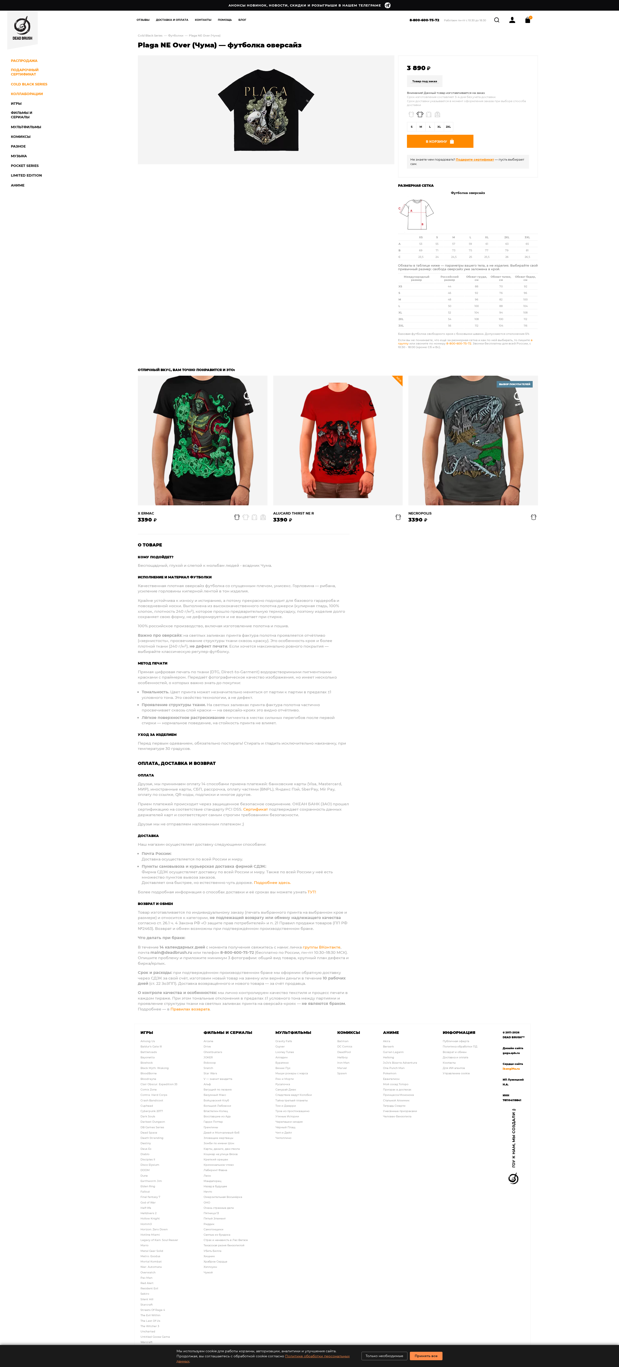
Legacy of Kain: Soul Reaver (159, 1240)
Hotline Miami (150, 1234)
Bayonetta (147, 1057)
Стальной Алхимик (396, 1100)
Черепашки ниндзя (289, 1121)
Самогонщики (213, 1229)
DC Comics (344, 1046)
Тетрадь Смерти (394, 1105)
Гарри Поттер (213, 1121)
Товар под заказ (424, 81)
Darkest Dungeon (152, 1121)
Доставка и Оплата (172, 19)
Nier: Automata (151, 1267)
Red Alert (147, 1283)
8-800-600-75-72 (424, 20)
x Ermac (146, 513)
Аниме (391, 1032)
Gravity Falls (283, 1041)
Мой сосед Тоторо (395, 1084)
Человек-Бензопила (397, 1116)
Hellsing (388, 1057)
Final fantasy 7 (150, 1197)
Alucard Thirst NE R (293, 513)
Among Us (147, 1041)
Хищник (209, 1256)
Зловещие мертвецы (218, 1138)
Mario (144, 1245)
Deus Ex (145, 1148)
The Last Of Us (150, 1320)
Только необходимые (384, 1355)
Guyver (280, 1046)
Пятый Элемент (215, 1218)
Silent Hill (146, 1299)
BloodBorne (148, 1073)
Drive (207, 1046)
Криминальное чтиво (219, 1164)
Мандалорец (212, 1181)
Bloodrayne (148, 1079)
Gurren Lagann (393, 1052)
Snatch (208, 1068)
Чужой (208, 1272)
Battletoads (148, 1052)
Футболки (175, 35)
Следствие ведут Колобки (293, 1095)
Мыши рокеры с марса (291, 1073)
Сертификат (255, 809)
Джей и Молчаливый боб (221, 1132)
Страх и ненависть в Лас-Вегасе (226, 1240)
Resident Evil (149, 1288)
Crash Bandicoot (151, 1100)
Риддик (209, 1224)
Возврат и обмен (454, 1052)
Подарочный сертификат (25, 72)
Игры (146, 1032)
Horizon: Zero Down (154, 1229)
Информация (459, 1032)
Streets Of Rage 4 (152, 1310)
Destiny (145, 1143)
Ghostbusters (213, 1052)
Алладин (281, 1057)
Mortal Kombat (151, 1261)
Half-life (145, 1208)
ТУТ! (312, 891)
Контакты (203, 19)
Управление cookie (456, 1073)
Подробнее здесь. (272, 882)
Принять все (426, 1355)
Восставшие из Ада (217, 1116)
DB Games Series (152, 1127)
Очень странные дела (219, 1208)
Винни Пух (282, 1068)
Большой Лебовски (217, 1105)
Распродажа (24, 61)
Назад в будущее (215, 1186)
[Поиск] (497, 19)
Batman (342, 1041)
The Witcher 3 (149, 1326)
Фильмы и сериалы (228, 1032)
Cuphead (146, 1105)
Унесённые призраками (400, 1111)
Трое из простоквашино (292, 1111)
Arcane (208, 1041)
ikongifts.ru (511, 1068)
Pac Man (146, 1277)
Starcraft (146, 1304)
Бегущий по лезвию (218, 1089)
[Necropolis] (473, 440)
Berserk (388, 1046)
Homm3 (146, 1224)
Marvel (342, 1068)
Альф (207, 1084)
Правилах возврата (190, 1008)
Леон (207, 1175)
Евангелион (391, 1079)
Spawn (342, 1073)
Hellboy (342, 1057)
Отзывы (143, 19)
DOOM (145, 1170)
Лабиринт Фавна (215, 1170)
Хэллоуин (210, 1267)
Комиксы (348, 1032)
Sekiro (144, 1293)
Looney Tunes (284, 1052)
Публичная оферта (456, 1041)
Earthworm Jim (151, 1181)
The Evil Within (150, 1315)
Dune (144, 1175)
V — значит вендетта (218, 1079)
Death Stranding (151, 1138)
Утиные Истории (287, 1116)
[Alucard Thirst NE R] (338, 440)
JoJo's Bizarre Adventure (400, 1062)
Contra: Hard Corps (153, 1095)
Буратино (282, 1062)
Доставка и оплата (455, 1057)
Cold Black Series (150, 35)
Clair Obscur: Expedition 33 (158, 1084)
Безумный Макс (215, 1095)
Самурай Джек (285, 1089)
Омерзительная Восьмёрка (223, 1197)
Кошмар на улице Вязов (221, 1154)
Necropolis (420, 513)
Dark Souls (147, 1116)
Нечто (208, 1191)
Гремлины (211, 1127)
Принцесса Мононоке (398, 1095)
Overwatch (147, 1272)
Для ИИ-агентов (454, 1068)
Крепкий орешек (216, 1159)
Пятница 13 (211, 1213)
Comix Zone (148, 1089)
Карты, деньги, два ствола (222, 1148)
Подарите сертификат (475, 159)
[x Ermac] (202, 440)
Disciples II (147, 1159)
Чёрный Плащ (285, 1127)
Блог (242, 19)
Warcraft (146, 1342)
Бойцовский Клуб (216, 1100)
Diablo (144, 1154)
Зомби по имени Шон (219, 1143)
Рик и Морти (284, 1079)
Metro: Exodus (150, 1256)
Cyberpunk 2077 (151, 1111)
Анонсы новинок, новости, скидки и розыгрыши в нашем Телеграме (304, 5)
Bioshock (146, 1062)
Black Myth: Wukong (154, 1068)
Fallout (145, 1191)
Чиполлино (283, 1138)
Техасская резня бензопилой (224, 1245)
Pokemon (389, 1073)
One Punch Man (394, 1068)
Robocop (210, 1062)
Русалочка (282, 1084)
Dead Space (148, 1132)
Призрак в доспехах (397, 1089)
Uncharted (147, 1331)
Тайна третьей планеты (291, 1100)
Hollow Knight (150, 1218)
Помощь (225, 19)
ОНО (207, 1202)
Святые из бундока (217, 1234)
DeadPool (344, 1052)
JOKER (208, 1057)
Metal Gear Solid (151, 1251)
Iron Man (343, 1062)
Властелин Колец (216, 1111)
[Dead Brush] (22, 30)
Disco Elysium (149, 1164)
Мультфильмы (293, 1032)
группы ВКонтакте (321, 946)
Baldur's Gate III (151, 1046)
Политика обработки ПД (460, 1046)
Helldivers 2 (148, 1213)
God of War (148, 1202)
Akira (386, 1041)
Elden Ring (147, 1186)
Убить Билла (212, 1251)
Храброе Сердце (215, 1261)
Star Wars (210, 1073)
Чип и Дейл (283, 1132)
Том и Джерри (285, 1105)
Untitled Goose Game (155, 1336)
